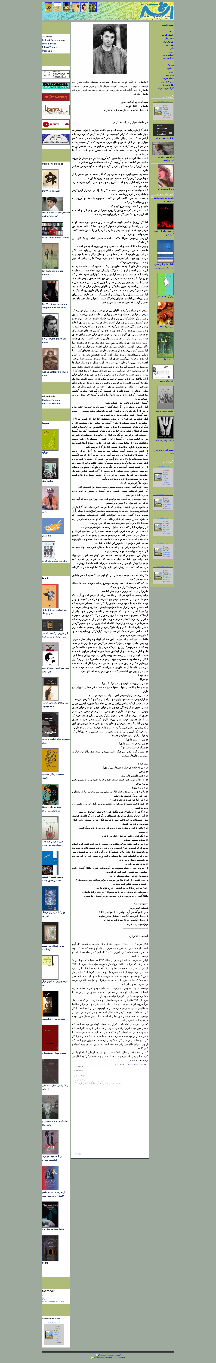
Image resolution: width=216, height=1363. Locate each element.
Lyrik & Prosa (49, 43)
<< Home (78, 1154)
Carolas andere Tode (53, 1229)
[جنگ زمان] (53, 533)
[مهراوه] (50, 450)
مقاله (171, 31)
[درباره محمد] (165, 408)
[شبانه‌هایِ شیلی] (163, 378)
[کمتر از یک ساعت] (165, 324)
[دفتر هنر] (48, 558)
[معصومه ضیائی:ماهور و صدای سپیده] (50, 736)
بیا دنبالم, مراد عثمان (167, 504)
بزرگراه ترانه (168, 42)
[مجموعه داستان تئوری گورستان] (165, 229)
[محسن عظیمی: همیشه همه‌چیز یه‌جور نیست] (50, 874)
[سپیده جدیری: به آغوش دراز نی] (50, 979)
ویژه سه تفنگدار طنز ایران (54, 560)
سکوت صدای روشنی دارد (54, 1053)
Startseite (47, 36)
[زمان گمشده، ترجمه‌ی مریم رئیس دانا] (50, 1118)
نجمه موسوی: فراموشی (53, 1019)
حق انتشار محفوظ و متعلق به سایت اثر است (130, 1064)
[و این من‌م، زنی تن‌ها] (165, 438)
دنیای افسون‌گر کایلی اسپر (167, 113)
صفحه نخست (168, 25)
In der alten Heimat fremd (55, 237)
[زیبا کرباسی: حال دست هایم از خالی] (50, 1083)
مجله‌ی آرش (48, 481)
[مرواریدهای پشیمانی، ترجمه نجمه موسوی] (50, 700)
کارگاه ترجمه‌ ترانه (166, 88)
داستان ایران (168, 35)
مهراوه (45, 452)
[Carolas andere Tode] (50, 1227)
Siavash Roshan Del (166, 529)
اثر (43, 1295)
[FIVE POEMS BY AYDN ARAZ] (50, 336)
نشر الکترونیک (167, 82)
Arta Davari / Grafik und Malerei (167, 577)
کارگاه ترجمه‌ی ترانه (165, 138)
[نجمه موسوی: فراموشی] (50, 1016)
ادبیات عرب (168, 55)
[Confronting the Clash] (50, 804)
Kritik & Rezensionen (53, 40)
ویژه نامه (170, 75)
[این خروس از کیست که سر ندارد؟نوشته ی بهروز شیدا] (52, 630)
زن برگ (170, 65)
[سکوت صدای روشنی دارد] (50, 1050)
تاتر (172, 48)
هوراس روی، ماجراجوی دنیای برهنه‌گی (58, 1336)
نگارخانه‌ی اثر (168, 85)
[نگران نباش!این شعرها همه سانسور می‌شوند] (165, 262)
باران (44, 512)
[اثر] (43, 1299)
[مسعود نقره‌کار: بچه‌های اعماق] (50, 771)
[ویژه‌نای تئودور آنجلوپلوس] (163, 154)
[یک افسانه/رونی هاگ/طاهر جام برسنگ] (50, 607)
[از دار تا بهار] (165, 357)
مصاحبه (170, 68)
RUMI (45, 1263)
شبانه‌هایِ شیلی (167, 381)
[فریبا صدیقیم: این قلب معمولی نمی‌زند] (50, 839)
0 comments (78, 1066)
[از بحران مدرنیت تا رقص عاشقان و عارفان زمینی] (50, 1189)
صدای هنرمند (168, 78)
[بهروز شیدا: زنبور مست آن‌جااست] (50, 910)
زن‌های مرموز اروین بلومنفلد (166, 479)
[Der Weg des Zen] (50, 188)
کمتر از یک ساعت (166, 326)
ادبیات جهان (168, 58)
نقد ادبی (170, 45)
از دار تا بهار (168, 359)
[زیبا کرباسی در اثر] (166, 186)
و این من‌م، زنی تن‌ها (164, 440)
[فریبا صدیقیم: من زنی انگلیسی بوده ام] (50, 1153)
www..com (54, 1323)
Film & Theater (50, 47)
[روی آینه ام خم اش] (165, 294)
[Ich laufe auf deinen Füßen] (50, 268)
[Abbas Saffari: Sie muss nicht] (50, 369)
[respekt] (56, 129)
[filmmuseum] (56, 77)
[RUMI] (50, 1260)
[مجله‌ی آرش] (50, 478)
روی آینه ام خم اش (165, 296)
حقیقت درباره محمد (165, 411)
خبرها (171, 72)
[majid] (52, 235)
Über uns (47, 51)
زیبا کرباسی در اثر (166, 189)
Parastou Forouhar (166, 553)
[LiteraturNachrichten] (56, 88)
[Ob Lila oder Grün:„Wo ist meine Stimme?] (52, 210)
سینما (171, 51)
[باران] (50, 509)
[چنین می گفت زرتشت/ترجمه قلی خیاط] (50, 665)
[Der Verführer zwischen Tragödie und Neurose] (50, 301)
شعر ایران (169, 38)
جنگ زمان (46, 535)
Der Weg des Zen (51, 191)
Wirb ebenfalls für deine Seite (53, 1301)
